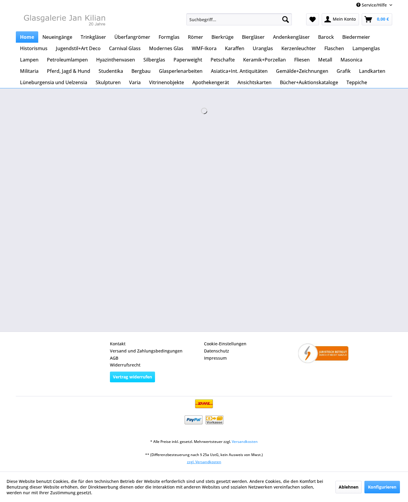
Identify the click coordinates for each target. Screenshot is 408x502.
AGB (114, 358)
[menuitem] (239, 19)
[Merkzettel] (312, 19)
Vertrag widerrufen (132, 377)
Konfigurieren (382, 487)
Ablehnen (348, 487)
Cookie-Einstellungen (225, 344)
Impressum (215, 358)
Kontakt (117, 344)
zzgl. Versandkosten (204, 461)
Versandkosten (245, 441)
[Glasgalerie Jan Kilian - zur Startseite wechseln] (64, 20)
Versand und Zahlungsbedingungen (146, 351)
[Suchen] (285, 19)
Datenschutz (216, 351)
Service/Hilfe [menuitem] (374, 5)
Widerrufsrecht (125, 365)
